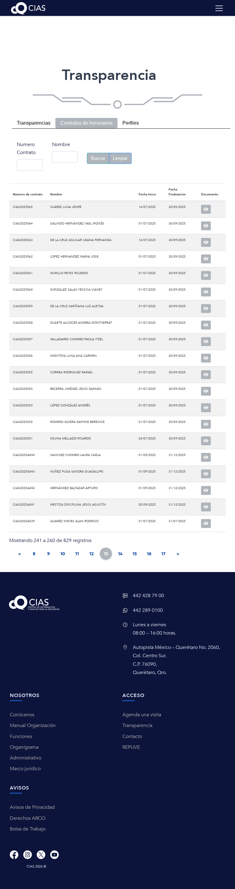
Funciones (21, 736)
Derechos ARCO (27, 818)
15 (134, 553)
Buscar (98, 158)
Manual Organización (33, 725)
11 (77, 553)
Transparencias (33, 123)
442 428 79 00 (148, 595)
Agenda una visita (141, 714)
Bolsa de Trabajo (28, 829)
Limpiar (120, 158)
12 (91, 553)
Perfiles (130, 123)
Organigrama (24, 747)
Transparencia (137, 725)
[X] (41, 854)
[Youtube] (54, 854)
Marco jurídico (25, 768)
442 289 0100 (148, 610)
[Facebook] (14, 854)
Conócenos (22, 714)
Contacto (132, 736)
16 (149, 553)
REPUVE (131, 747)
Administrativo (25, 758)
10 (62, 553)
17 (163, 553)
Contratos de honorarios (86, 123)
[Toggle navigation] (219, 8)
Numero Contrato (26, 148)
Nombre (61, 144)
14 (120, 553)
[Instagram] (27, 854)
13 (106, 553)
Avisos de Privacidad (32, 807)
